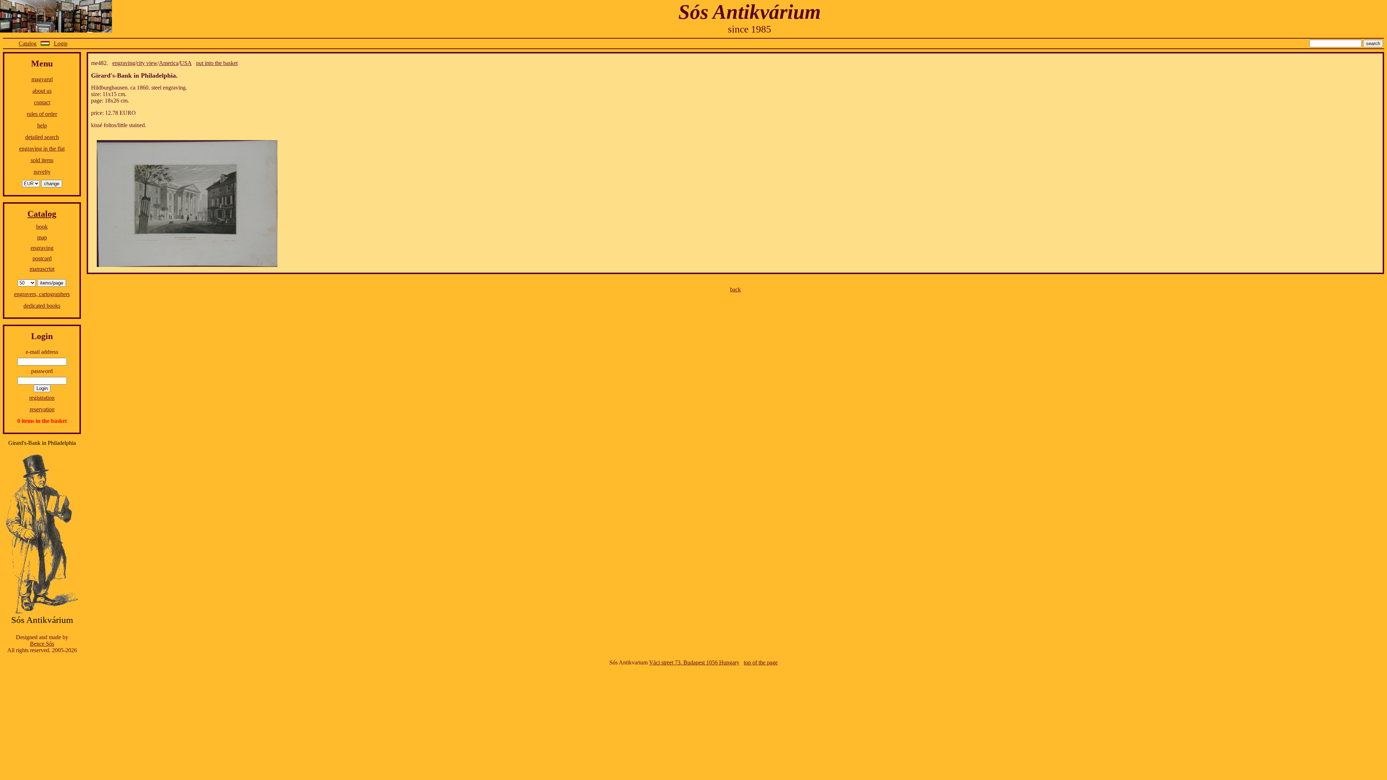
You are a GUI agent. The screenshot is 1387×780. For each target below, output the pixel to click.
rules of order (42, 114)
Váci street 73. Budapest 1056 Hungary (694, 662)
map (42, 237)
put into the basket (217, 63)
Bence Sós (42, 644)
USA (186, 63)
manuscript (42, 269)
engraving (42, 248)
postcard (42, 258)
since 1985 (749, 29)
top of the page (761, 662)
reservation (42, 409)
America (168, 63)
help (42, 125)
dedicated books (41, 306)
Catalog (27, 43)
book (42, 227)
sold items (42, 160)
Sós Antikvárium (749, 11)
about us (42, 91)
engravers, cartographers (42, 294)
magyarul (42, 79)
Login (61, 43)
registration (42, 398)
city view (147, 63)
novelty (42, 172)
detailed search (42, 137)
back (735, 289)
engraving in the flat (42, 149)
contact (42, 102)
